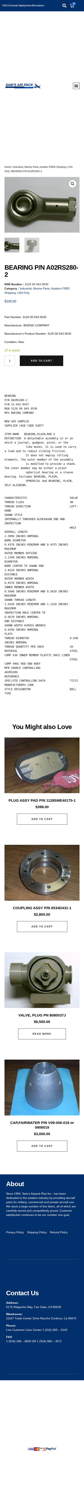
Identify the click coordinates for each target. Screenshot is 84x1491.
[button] (64, 5)
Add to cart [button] (42, 819)
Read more (42, 1033)
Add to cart (41, 360)
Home (7, 167)
